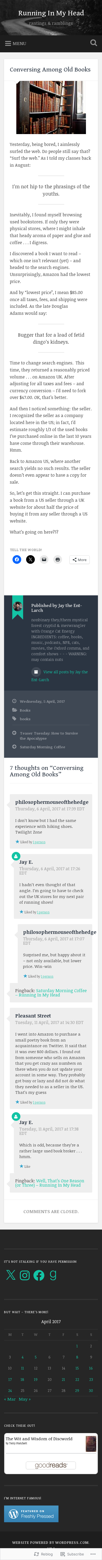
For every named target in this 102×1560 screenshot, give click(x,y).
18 (22, 1379)
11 (22, 1368)
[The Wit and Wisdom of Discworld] (91, 1450)
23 (91, 1379)
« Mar (10, 1399)
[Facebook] (38, 1275)
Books (25, 710)
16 (91, 1368)
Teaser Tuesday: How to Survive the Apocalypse (49, 735)
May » (25, 1399)
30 (91, 1390)
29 (77, 1390)
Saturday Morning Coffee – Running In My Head (51, 993)
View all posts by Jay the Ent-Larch (59, 675)
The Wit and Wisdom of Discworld (39, 1438)
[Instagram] (24, 1275)
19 (36, 1379)
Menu (19, 43)
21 (63, 1379)
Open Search (92, 43)
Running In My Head (51, 13)
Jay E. (26, 862)
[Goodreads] (53, 1275)
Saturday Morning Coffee (42, 746)
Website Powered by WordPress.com (50, 1542)
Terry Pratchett (18, 1443)
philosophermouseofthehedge (51, 802)
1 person (39, 842)
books (25, 718)
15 (77, 1368)
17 (10, 1379)
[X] (10, 1275)
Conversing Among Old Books (50, 69)
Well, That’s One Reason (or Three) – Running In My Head (49, 1183)
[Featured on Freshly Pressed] (31, 1520)
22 (77, 1379)
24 (10, 1390)
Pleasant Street (33, 1015)
